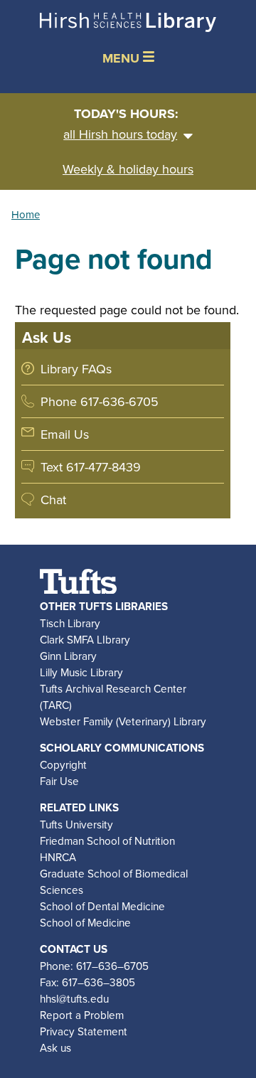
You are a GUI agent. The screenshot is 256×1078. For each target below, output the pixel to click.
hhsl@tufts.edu (74, 998)
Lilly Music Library (81, 672)
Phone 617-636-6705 (100, 401)
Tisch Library (70, 623)
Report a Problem (82, 1015)
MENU (122, 58)
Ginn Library (68, 655)
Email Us (65, 434)
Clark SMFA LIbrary (85, 639)
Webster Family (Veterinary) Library (123, 721)
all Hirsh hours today (120, 134)
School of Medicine (85, 922)
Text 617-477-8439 (91, 467)
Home (25, 214)
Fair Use (59, 781)
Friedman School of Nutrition (107, 840)
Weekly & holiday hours (128, 169)
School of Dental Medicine (102, 906)
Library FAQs (76, 369)
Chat (53, 499)
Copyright (63, 764)
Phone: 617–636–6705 (94, 965)
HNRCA (58, 857)
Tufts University (76, 824)
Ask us (55, 1047)
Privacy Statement (83, 1031)
